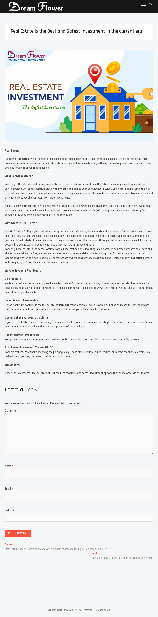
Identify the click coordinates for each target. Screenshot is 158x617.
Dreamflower (55, 609)
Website (9, 510)
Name (9, 466)
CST (108, 610)
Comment (10, 410)
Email (9, 488)
